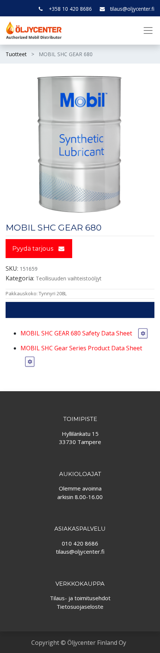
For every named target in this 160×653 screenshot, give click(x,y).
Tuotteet (16, 54)
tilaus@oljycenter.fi (132, 8)
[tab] (80, 310)
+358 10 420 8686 (70, 8)
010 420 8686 (80, 543)
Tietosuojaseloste (80, 606)
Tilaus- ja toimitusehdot (80, 598)
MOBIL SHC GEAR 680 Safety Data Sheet (77, 333)
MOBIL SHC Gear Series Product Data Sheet (81, 348)
